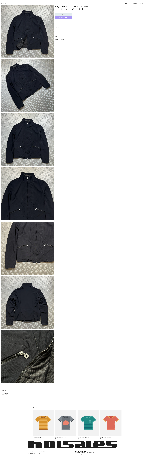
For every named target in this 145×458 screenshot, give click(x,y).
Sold (3, 396)
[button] (126, 3)
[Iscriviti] (115, 454)
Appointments (5, 393)
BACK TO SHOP (3, 3)
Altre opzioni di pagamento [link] (63, 20)
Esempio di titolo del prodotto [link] (38, 437)
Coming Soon (4, 394)
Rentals (3, 391)
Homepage (4, 390)
